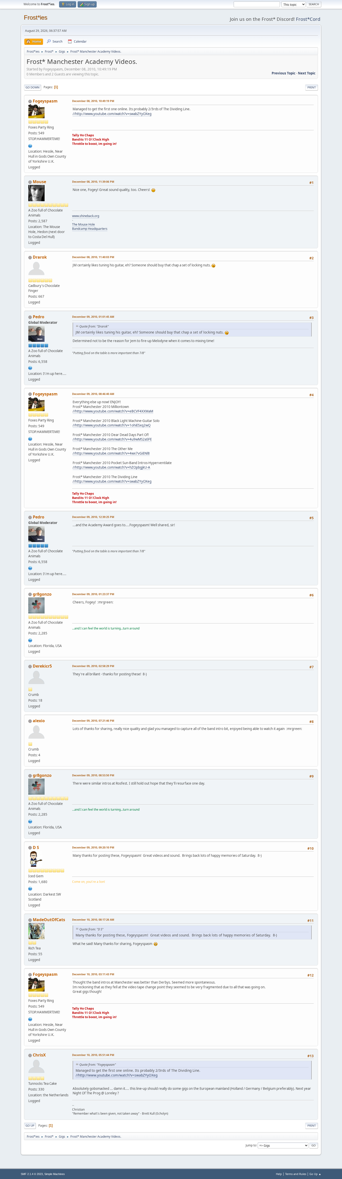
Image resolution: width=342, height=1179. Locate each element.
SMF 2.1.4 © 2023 (32, 1173)
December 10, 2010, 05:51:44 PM (93, 1055)
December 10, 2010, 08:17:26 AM (93, 919)
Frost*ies (35, 17)
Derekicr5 (42, 666)
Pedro (38, 316)
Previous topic (283, 73)
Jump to (251, 1145)
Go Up (30, 1125)
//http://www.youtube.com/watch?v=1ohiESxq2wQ (111, 425)
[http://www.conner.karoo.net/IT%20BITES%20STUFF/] (30, 145)
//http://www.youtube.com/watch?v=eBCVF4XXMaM (113, 411)
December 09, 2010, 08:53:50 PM (93, 775)
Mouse (39, 181)
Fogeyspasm (45, 101)
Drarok (40, 257)
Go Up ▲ (315, 1174)
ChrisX (39, 1055)
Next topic (306, 73)
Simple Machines (54, 1173)
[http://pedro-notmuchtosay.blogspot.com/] (30, 367)
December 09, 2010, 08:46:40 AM (93, 394)
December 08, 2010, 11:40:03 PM (93, 257)
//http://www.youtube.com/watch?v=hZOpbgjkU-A (111, 467)
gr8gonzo (42, 594)
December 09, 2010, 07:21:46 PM (93, 720)
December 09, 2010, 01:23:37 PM (93, 594)
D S (36, 847)
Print (311, 87)
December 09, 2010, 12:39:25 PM (93, 517)
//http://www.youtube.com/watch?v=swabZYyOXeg (112, 114)
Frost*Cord (308, 19)
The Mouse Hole (83, 224)
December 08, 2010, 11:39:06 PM (93, 181)
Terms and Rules (295, 1174)
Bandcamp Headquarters (89, 229)
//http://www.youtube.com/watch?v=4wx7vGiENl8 (111, 453)
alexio (39, 720)
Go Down (33, 87)
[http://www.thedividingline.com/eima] (30, 639)
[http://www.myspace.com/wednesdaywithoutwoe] (30, 888)
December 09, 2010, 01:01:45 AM (93, 316)
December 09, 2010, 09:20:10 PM (93, 847)
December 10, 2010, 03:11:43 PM (93, 974)
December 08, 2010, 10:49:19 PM (93, 101)
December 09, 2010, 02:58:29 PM (93, 666)
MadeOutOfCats (49, 919)
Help (279, 1174)
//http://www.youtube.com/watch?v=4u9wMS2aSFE (112, 439)
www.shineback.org (85, 216)
